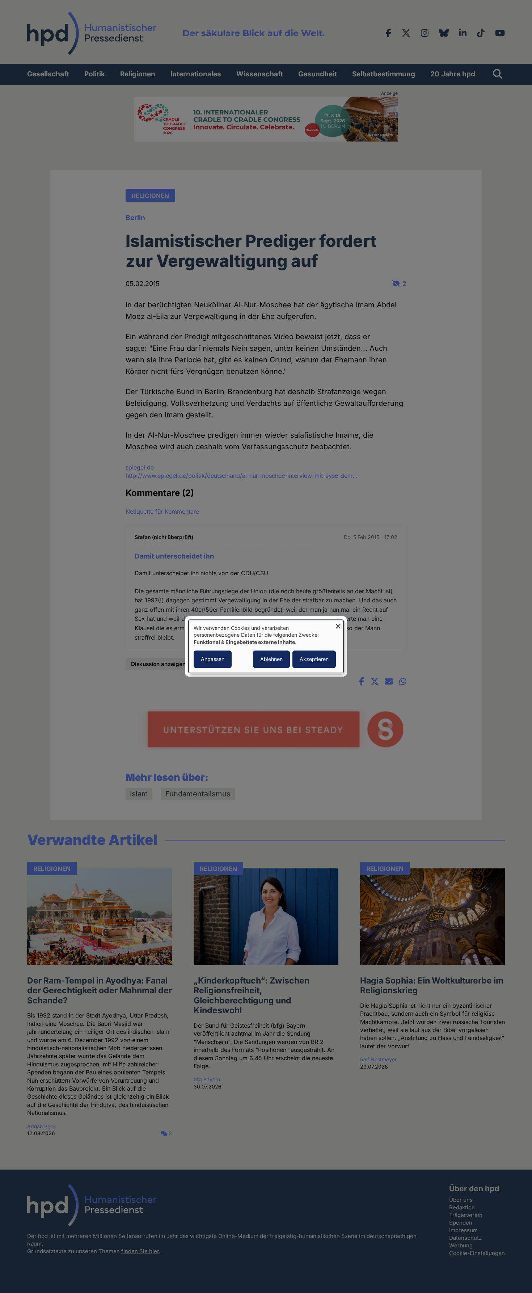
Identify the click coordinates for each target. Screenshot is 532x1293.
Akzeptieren (314, 659)
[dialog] (266, 646)
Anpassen (212, 659)
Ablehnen (271, 659)
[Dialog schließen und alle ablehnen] (338, 624)
